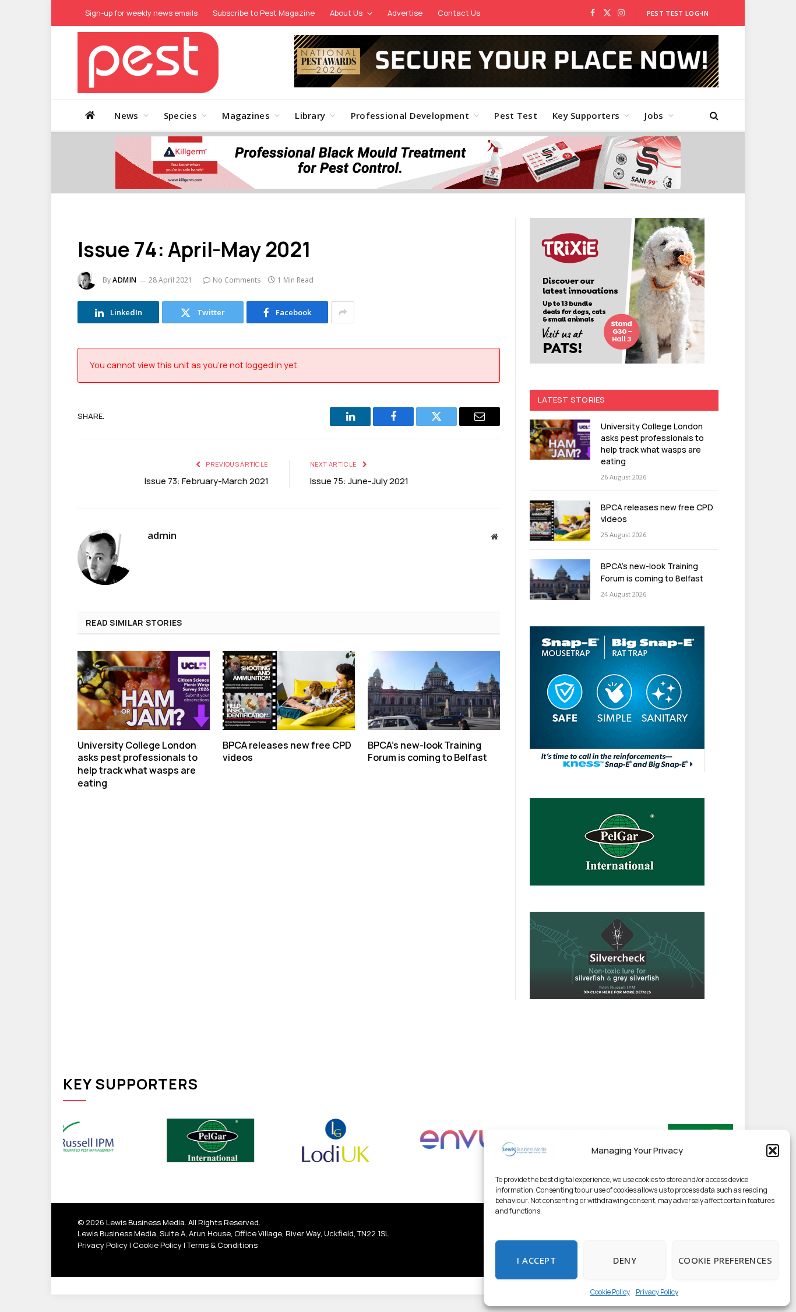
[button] (773, 1150)
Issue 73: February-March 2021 (207, 481)
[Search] (712, 115)
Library (310, 115)
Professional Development (410, 115)
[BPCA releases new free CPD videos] (289, 690)
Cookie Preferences (725, 1260)
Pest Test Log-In (678, 13)
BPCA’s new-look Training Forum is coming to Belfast (427, 751)
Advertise (405, 13)
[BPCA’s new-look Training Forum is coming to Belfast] (434, 690)
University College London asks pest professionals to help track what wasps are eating (138, 764)
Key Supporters (585, 115)
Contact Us (459, 13)
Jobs (653, 115)
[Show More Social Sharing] (342, 312)
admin (124, 280)
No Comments (236, 280)
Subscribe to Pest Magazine (264, 13)
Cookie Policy (610, 1292)
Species (180, 115)
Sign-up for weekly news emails (141, 13)
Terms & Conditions (222, 1245)
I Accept (536, 1260)
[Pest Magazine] (148, 62)
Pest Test (515, 115)
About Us (346, 13)
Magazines (246, 115)
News (126, 115)
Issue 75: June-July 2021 (359, 481)
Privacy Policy (657, 1292)
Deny (624, 1260)
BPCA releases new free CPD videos (287, 751)
